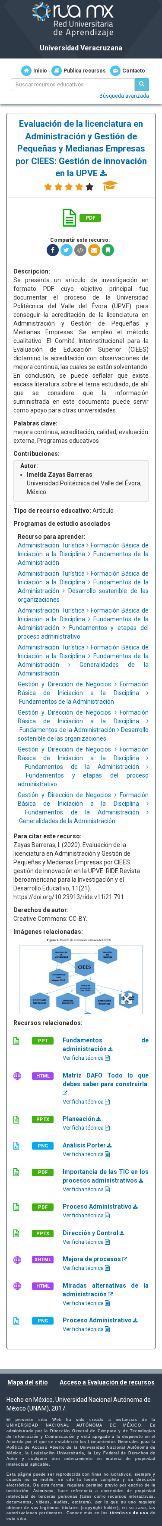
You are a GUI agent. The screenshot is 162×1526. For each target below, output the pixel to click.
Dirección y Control (91, 1232)
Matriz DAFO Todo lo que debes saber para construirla (106, 1080)
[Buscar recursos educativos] (141, 84)
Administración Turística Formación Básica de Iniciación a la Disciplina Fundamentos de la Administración (83, 554)
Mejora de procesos (92, 1259)
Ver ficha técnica (84, 1058)
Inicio (40, 71)
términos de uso (129, 1513)
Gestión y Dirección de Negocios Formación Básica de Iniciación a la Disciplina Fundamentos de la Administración (83, 693)
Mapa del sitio (27, 1382)
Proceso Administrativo (98, 1206)
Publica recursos (85, 71)
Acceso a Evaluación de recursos (107, 1382)
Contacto (133, 71)
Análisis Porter (85, 1145)
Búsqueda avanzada (124, 96)
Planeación (79, 1118)
